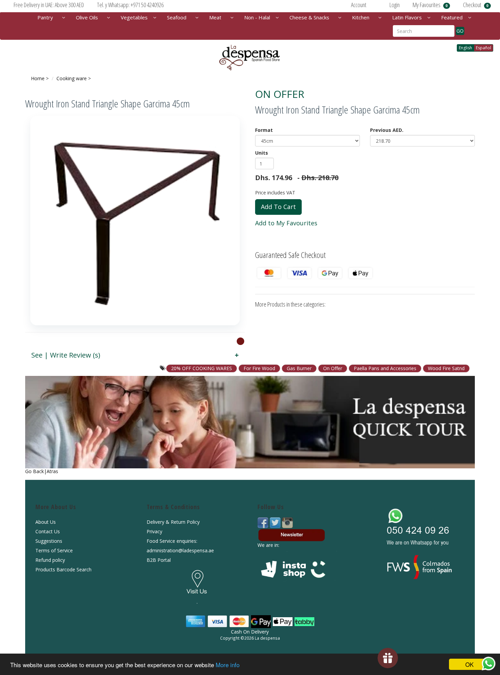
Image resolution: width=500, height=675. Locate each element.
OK (469, 664)
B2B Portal (159, 560)
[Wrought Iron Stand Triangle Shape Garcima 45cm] (135, 220)
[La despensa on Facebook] (263, 522)
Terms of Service (54, 550)
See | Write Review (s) (65, 355)
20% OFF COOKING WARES (201, 368)
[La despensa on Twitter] (276, 522)
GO (460, 31)
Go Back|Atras (41, 471)
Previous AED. (386, 130)
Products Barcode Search (63, 569)
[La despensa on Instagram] (287, 522)
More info (227, 664)
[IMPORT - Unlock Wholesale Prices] (240, 341)
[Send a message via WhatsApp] (489, 664)
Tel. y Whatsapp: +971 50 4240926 (130, 5)
